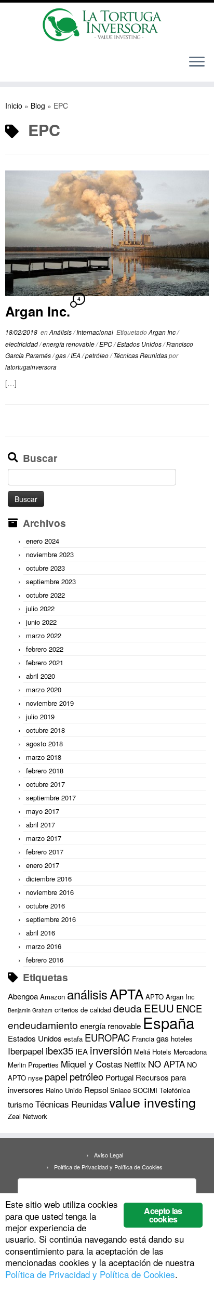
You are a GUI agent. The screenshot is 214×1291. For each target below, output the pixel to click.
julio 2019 (40, 716)
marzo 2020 (43, 689)
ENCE (189, 1008)
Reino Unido (64, 1090)
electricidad (22, 343)
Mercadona (190, 1052)
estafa (73, 1039)
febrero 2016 (44, 960)
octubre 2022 (45, 595)
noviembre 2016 (50, 892)
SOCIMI (145, 1090)
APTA (126, 993)
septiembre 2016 (51, 919)
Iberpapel (26, 1051)
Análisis (61, 331)
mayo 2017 (42, 811)
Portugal (119, 1077)
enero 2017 (42, 865)
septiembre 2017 (51, 797)
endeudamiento (43, 1025)
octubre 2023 (45, 568)
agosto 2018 (44, 743)
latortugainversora (31, 366)
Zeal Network (27, 1116)
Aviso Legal (108, 1155)
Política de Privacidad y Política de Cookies (108, 1167)
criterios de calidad (83, 1010)
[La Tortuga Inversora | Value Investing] (107, 25)
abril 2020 (40, 676)
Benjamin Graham (30, 1010)
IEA (76, 355)
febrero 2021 (44, 662)
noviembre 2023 (50, 554)
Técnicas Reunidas (141, 355)
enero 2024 (42, 541)
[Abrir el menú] (197, 63)
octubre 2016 (45, 906)
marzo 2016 (43, 946)
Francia (143, 1039)
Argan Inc (163, 331)
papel (56, 1076)
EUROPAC (107, 1037)
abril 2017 (40, 824)
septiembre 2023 (51, 581)
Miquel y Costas (91, 1064)
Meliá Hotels (152, 1052)
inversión (111, 1050)
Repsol (96, 1089)
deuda (127, 1008)
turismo (20, 1104)
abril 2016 (40, 933)
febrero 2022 (44, 649)
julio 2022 (40, 608)
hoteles (182, 1039)
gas (62, 355)
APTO (154, 997)
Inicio (13, 105)
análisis (87, 994)
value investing (152, 1101)
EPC (106, 343)
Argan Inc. (37, 311)
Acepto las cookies (163, 1215)
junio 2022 (41, 622)
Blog (38, 105)
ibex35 (59, 1050)
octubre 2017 (45, 784)
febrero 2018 (44, 770)
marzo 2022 (43, 635)
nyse (35, 1078)
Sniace (120, 1090)
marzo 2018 (43, 757)
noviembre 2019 (50, 703)
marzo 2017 (43, 838)
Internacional (95, 331)
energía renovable (69, 343)
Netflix (135, 1064)
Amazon (52, 997)
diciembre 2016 (49, 879)
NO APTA (166, 1064)
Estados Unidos (140, 343)
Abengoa (23, 996)
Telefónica (174, 1090)
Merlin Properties (33, 1065)
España (168, 1022)
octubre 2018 (45, 730)
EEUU (159, 1008)
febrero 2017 (44, 852)
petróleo (97, 355)
